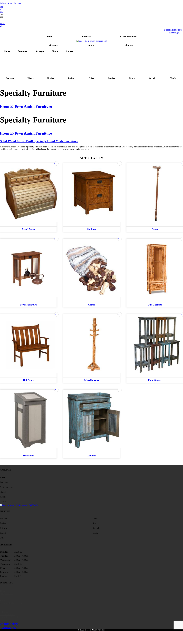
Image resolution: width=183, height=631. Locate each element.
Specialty (152, 78)
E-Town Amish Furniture (10, 3)
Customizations (128, 36)
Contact (129, 45)
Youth (173, 78)
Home (49, 36)
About (91, 45)
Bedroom (10, 78)
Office (91, 78)
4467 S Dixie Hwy (8, 614)
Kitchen (50, 78)
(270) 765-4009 (6, 593)
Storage (53, 45)
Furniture (86, 36)
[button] (91, 60)
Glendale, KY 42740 (9, 617)
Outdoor (112, 78)
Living (71, 78)
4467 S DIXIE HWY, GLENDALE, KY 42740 (16, 12)
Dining (30, 78)
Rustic (132, 78)
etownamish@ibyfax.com (11, 603)
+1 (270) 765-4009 (8, 19)
